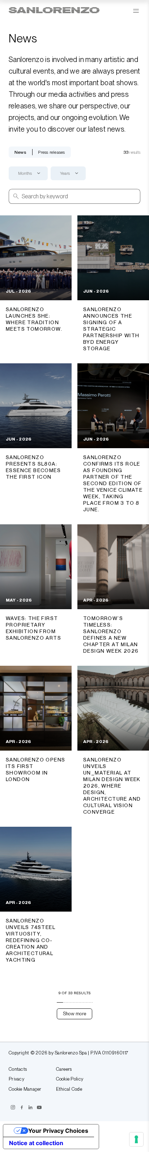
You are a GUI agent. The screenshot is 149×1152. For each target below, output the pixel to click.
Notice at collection (36, 1143)
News (20, 152)
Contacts (18, 1069)
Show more (74, 1013)
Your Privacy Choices (58, 1130)
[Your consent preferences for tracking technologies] (136, 1139)
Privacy (16, 1079)
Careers (64, 1069)
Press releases (51, 152)
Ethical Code (69, 1089)
